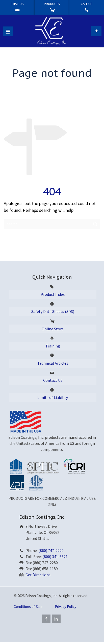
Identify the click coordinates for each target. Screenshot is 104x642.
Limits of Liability (52, 397)
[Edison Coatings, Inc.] (52, 31)
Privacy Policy (65, 606)
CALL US (86, 4)
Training (52, 345)
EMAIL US (17, 4)
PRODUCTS (52, 4)
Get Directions (37, 574)
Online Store (53, 328)
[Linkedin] (56, 619)
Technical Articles (52, 363)
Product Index (53, 294)
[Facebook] (46, 619)
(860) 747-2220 (51, 550)
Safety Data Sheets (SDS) (52, 311)
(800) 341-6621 (55, 556)
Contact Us (52, 380)
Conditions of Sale (28, 606)
